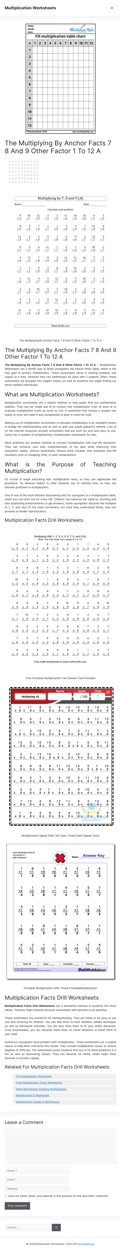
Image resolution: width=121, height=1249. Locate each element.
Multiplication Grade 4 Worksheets (37, 1101)
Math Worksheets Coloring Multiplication (41, 1089)
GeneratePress (86, 1243)
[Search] (56, 1227)
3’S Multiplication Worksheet (34, 1076)
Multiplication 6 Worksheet (32, 1095)
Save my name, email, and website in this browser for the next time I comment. (58, 1196)
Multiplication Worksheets (30, 8)
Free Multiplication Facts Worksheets (39, 1082)
